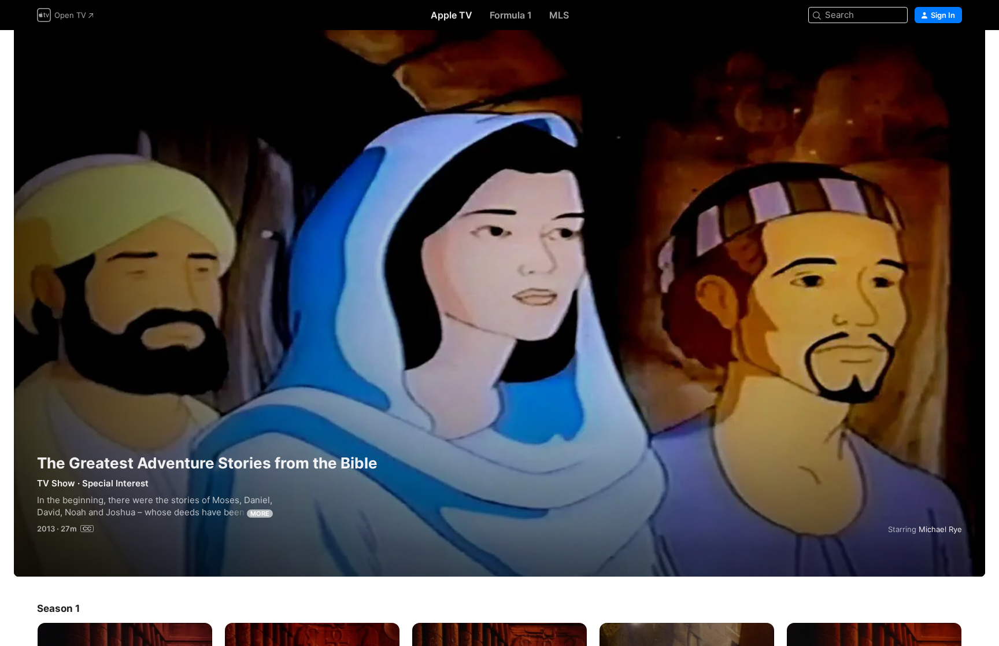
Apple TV (451, 15)
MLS (559, 15)
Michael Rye (940, 529)
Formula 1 (511, 15)
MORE (259, 514)
